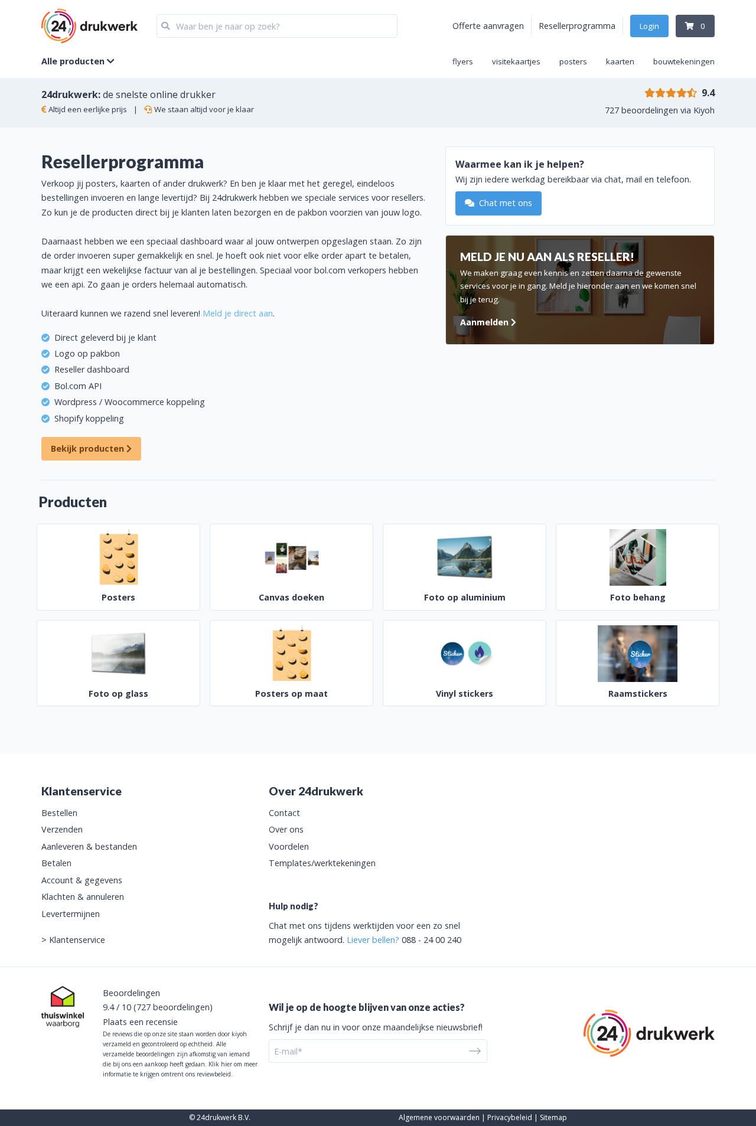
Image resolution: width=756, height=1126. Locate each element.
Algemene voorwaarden (439, 1117)
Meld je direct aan (238, 313)
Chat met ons (504, 202)
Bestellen (59, 812)
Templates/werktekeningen (322, 863)
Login (649, 26)
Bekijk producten (88, 448)
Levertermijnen (70, 913)
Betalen (56, 863)
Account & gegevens (81, 880)
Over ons (286, 829)
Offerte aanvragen (488, 25)
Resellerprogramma (577, 25)
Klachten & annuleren (82, 896)
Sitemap (553, 1117)
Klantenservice (77, 939)
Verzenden (62, 829)
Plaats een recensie (140, 1021)
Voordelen (289, 846)
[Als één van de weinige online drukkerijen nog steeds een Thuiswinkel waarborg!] (62, 1006)
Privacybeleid (509, 1117)
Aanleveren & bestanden (89, 846)
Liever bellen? (373, 939)
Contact (284, 812)
